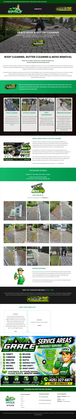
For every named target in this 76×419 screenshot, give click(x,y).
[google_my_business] (41, 9)
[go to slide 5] (29, 331)
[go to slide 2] (26, 331)
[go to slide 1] (25, 331)
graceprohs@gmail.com (46, 400)
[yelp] (39, 9)
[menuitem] (25, 16)
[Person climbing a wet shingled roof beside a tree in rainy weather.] (29, 105)
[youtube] (38, 9)
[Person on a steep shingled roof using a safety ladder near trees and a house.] (11, 105)
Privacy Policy (39, 414)
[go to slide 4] (28, 331)
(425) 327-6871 (65, 129)
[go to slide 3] (27, 331)
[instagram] (36, 9)
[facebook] (35, 9)
